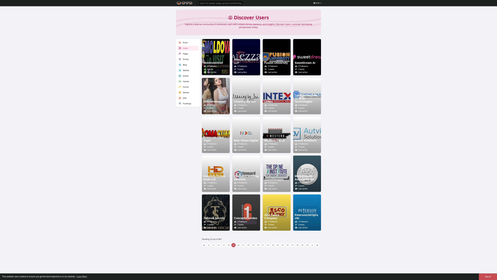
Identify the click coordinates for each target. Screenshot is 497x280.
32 (268, 245)
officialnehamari (214, 101)
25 (233, 245)
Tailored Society (214, 218)
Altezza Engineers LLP (246, 61)
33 (273, 245)
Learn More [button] (81, 276)
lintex (268, 101)
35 (283, 245)
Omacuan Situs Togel (213, 139)
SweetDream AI (305, 62)
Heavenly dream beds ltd (214, 177)
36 (288, 245)
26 (238, 245)
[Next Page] (312, 245)
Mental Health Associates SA (304, 177)
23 (224, 245)
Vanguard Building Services (246, 177)
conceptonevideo (245, 218)
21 (214, 245)
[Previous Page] (209, 245)
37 (292, 245)
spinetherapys (274, 179)
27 (243, 245)
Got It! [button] (488, 277)
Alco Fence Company (271, 216)
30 (258, 245)
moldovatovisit (213, 62)
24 (229, 245)
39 (302, 245)
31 (263, 245)
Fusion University (276, 62)
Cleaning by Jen (245, 101)
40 (307, 245)
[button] (219, 3)
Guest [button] (317, 3)
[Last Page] (317, 245)
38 (297, 245)
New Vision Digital (246, 140)
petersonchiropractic (306, 216)
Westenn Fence (274, 140)
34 (278, 245)
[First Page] (204, 245)
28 (248, 245)
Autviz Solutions (306, 140)
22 (219, 245)
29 (253, 245)
